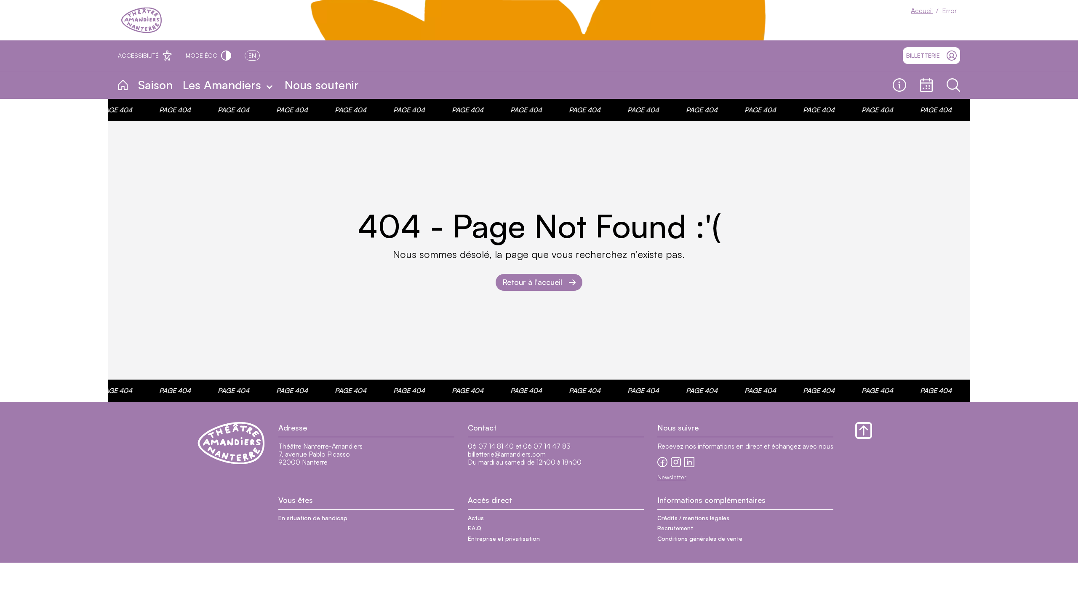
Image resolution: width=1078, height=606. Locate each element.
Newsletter (671, 477)
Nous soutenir (322, 84)
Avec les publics (403, 85)
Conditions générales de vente (699, 538)
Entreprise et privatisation (504, 538)
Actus (476, 517)
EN (252, 55)
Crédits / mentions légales (693, 517)
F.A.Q (474, 528)
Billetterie (923, 55)
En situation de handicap (312, 517)
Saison (155, 84)
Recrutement (675, 528)
